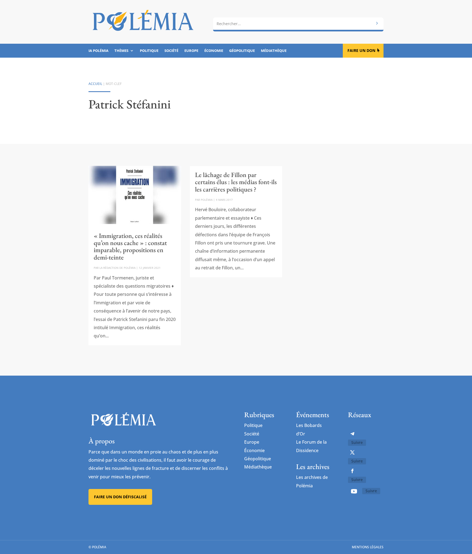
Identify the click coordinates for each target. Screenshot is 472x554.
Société (171, 51)
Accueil (95, 83)
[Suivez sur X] (352, 452)
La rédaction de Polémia (117, 268)
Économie (213, 51)
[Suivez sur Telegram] (352, 433)
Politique (149, 51)
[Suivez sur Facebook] (352, 471)
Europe (191, 51)
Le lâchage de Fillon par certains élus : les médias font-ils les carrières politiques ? (236, 181)
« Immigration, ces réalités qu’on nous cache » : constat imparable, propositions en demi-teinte (130, 246)
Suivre (357, 442)
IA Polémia (98, 51)
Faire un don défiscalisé (120, 496)
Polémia (207, 200)
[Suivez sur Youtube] (354, 491)
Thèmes (121, 51)
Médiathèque (274, 51)
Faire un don (361, 50)
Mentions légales (368, 547)
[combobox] (298, 23)
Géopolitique (242, 51)
